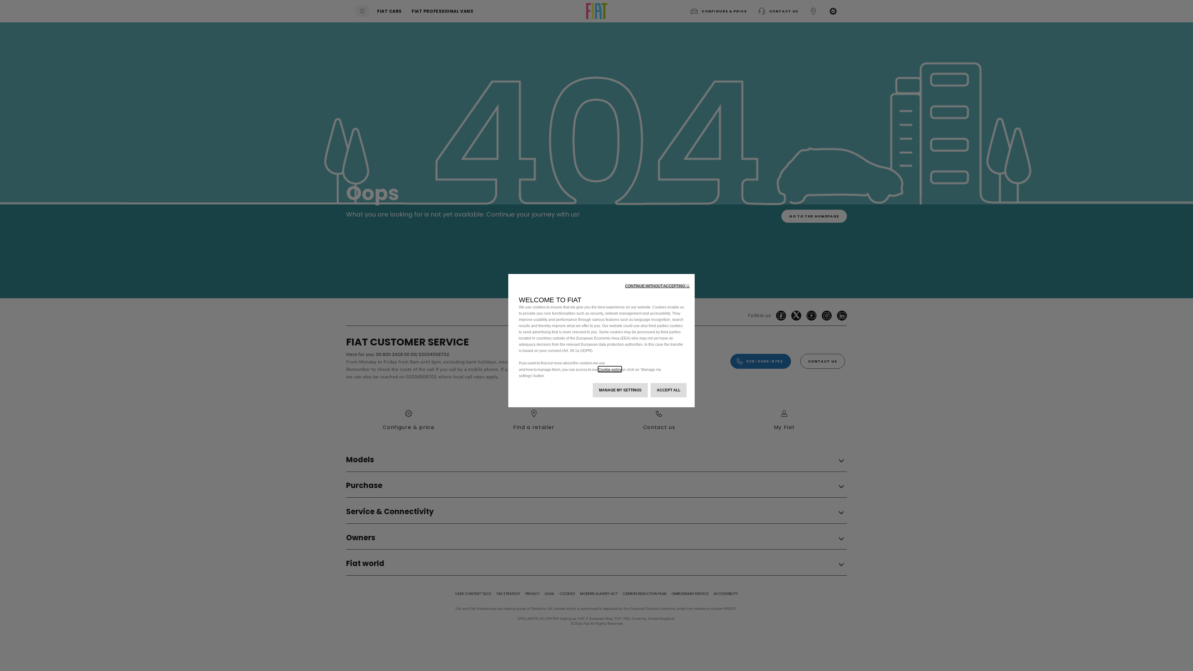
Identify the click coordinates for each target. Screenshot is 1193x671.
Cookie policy (609, 369)
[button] (657, 286)
